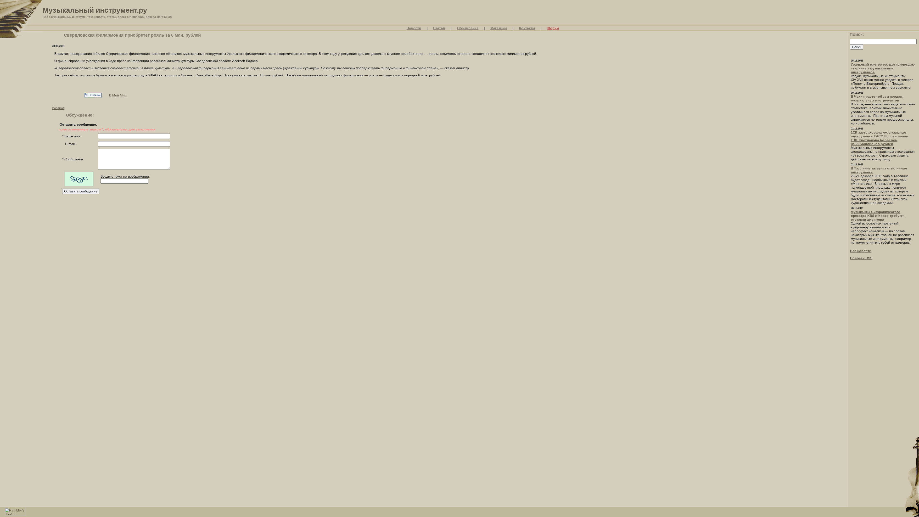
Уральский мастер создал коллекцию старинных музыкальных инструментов (883, 68)
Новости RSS (861, 258)
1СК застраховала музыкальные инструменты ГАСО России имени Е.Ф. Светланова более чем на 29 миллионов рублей (879, 138)
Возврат (58, 108)
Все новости (860, 251)
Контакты (527, 28)
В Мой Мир (118, 95)
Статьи (439, 28)
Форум (553, 28)
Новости (414, 28)
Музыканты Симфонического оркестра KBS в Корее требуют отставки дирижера (877, 215)
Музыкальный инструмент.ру (95, 10)
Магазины (498, 28)
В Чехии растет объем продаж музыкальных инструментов (876, 98)
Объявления (467, 28)
